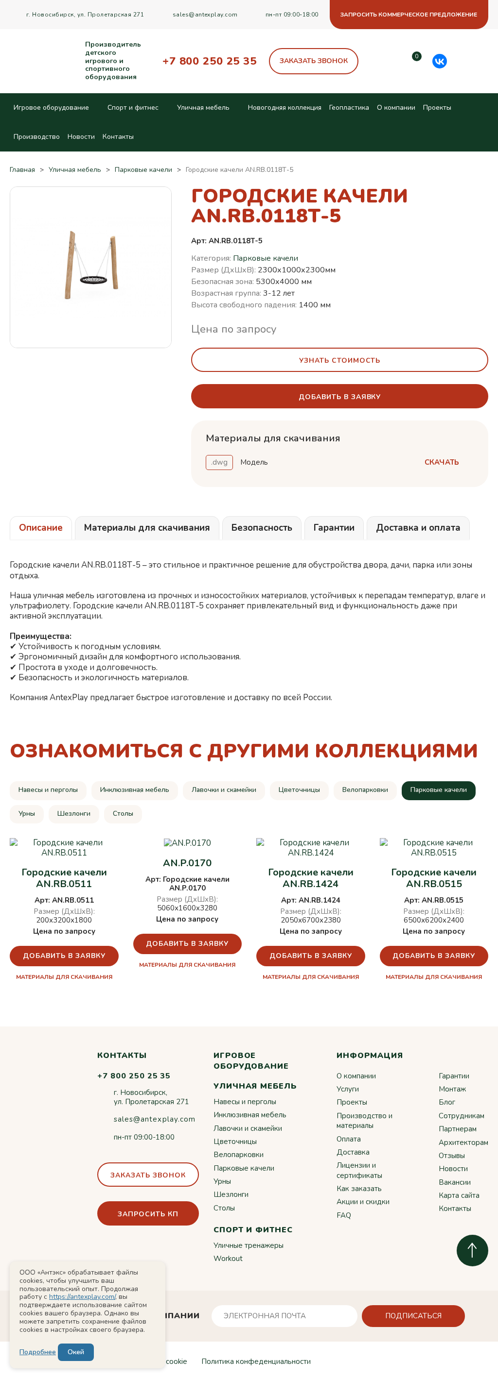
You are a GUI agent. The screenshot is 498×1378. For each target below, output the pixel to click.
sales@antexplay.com (205, 14)
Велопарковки (365, 789)
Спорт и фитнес (133, 107)
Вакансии (455, 1182)
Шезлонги (73, 813)
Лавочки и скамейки (224, 789)
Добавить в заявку (64, 955)
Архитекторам (463, 1142)
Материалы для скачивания (64, 977)
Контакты (118, 136)
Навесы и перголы (48, 789)
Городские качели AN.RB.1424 (311, 878)
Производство (37, 136)
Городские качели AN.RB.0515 (434, 878)
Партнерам (458, 1129)
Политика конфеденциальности (256, 1361)
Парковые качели (265, 258)
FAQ (344, 1215)
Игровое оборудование (51, 107)
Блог (447, 1102)
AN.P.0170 (187, 863)
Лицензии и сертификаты (359, 1170)
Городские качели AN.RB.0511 (64, 878)
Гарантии (454, 1076)
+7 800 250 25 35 (209, 61)
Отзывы (452, 1155)
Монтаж (452, 1089)
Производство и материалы (364, 1120)
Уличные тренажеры (248, 1245)
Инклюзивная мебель (134, 789)
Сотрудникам (461, 1116)
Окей (76, 1352)
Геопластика (349, 107)
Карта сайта (459, 1195)
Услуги (348, 1089)
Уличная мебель (203, 107)
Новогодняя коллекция (284, 107)
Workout (228, 1258)
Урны (26, 813)
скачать (442, 462)
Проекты (437, 107)
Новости (81, 136)
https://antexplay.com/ (82, 1296)
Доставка (353, 1152)
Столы (123, 813)
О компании (396, 107)
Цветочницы (299, 789)
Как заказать (359, 1188)
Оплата (349, 1139)
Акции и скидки (363, 1202)
